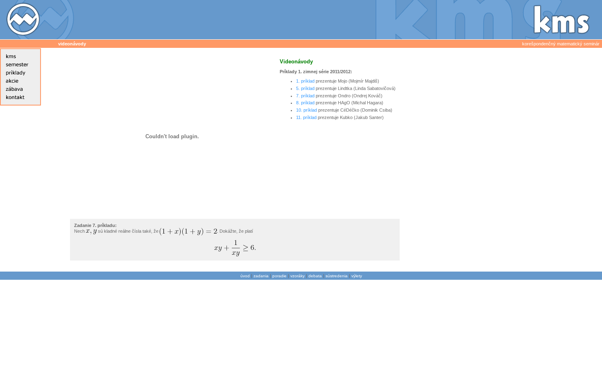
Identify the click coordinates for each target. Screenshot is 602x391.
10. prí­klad (306, 110)
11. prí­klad (306, 117)
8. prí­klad (305, 102)
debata (315, 276)
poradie (279, 276)
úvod (245, 276)
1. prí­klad (305, 81)
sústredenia (337, 276)
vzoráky (297, 276)
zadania (261, 276)
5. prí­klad (305, 88)
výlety (356, 276)
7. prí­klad (305, 95)
